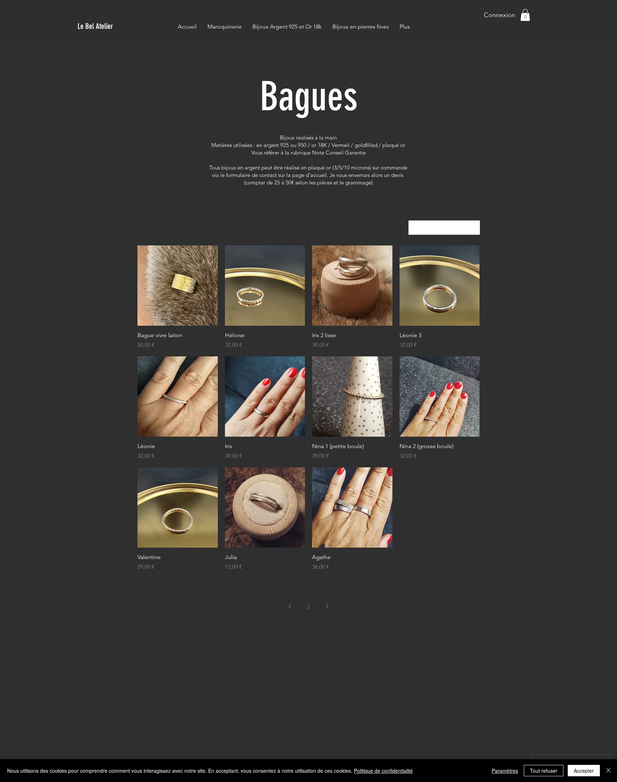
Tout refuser (543, 770)
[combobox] (444, 227)
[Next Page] (327, 606)
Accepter (584, 770)
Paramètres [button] (505, 770)
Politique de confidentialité (383, 770)
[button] (525, 15)
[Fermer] (608, 770)
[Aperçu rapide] (177, 285)
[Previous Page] (290, 606)
